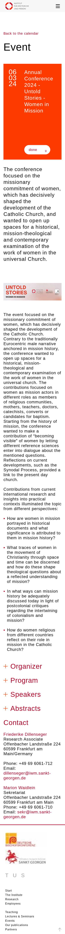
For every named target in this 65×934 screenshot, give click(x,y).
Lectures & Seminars (19, 916)
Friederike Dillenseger (25, 734)
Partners (11, 929)
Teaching (11, 912)
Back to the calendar (21, 33)
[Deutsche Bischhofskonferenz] (25, 841)
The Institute (14, 894)
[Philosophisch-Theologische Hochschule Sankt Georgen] (25, 858)
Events (10, 920)
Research (12, 899)
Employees (13, 903)
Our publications (16, 925)
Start (8, 890)
